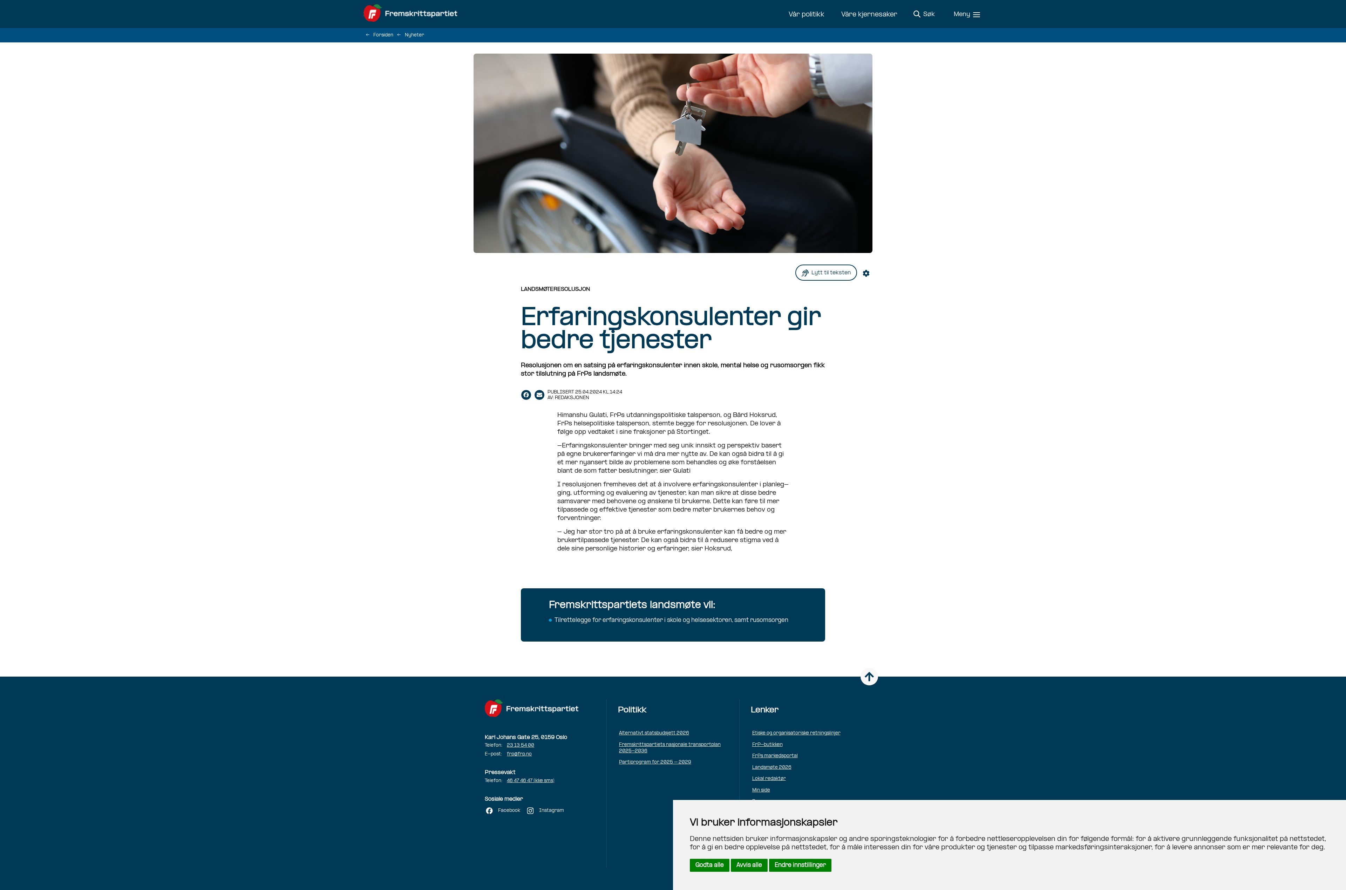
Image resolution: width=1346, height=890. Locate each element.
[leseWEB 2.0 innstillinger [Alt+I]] (867, 272)
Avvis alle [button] (749, 865)
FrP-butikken (767, 744)
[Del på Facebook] (526, 395)
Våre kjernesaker (869, 14)
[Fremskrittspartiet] (412, 14)
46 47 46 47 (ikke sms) (530, 781)
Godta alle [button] (709, 865)
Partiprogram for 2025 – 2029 (655, 762)
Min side (761, 790)
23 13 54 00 (520, 745)
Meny (962, 14)
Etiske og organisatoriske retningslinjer (796, 733)
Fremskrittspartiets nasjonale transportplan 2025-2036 (670, 747)
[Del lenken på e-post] (539, 395)
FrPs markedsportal (775, 756)
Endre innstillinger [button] (800, 865)
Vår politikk (806, 14)
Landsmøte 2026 (771, 767)
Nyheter (414, 35)
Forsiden (383, 35)
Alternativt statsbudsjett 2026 (654, 733)
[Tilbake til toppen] (869, 676)
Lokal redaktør (769, 778)
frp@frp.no (519, 754)
